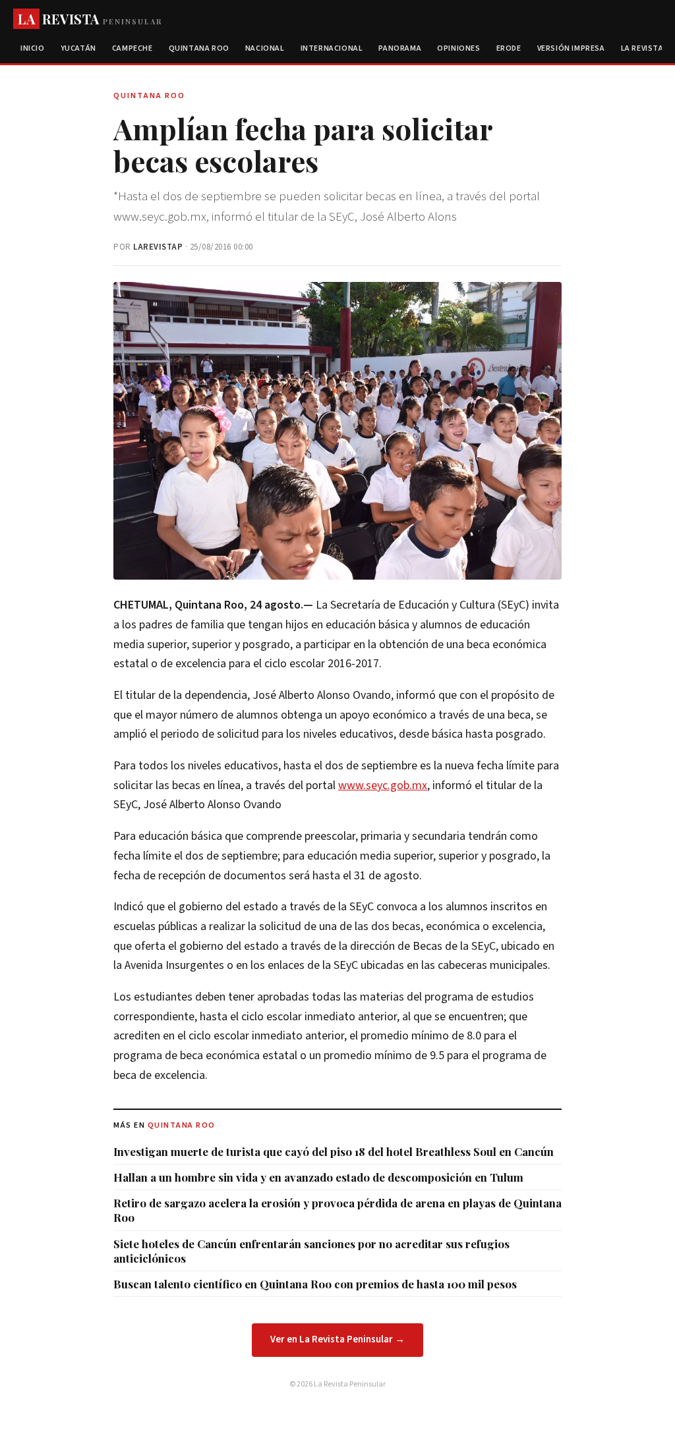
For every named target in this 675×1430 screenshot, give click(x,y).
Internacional (332, 48)
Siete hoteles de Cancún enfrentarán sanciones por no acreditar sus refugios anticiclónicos (311, 1250)
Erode (508, 48)
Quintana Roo (199, 48)
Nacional (265, 48)
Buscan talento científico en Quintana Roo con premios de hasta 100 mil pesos (315, 1284)
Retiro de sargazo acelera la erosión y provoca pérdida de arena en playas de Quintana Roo (337, 1210)
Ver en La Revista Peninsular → (337, 1339)
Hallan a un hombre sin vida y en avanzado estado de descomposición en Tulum (318, 1177)
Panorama (399, 48)
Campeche (132, 48)
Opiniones (458, 48)
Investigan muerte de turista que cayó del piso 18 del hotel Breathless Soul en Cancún (333, 1151)
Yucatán (78, 48)
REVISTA (90, 19)
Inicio (32, 48)
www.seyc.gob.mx (382, 785)
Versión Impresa (571, 48)
